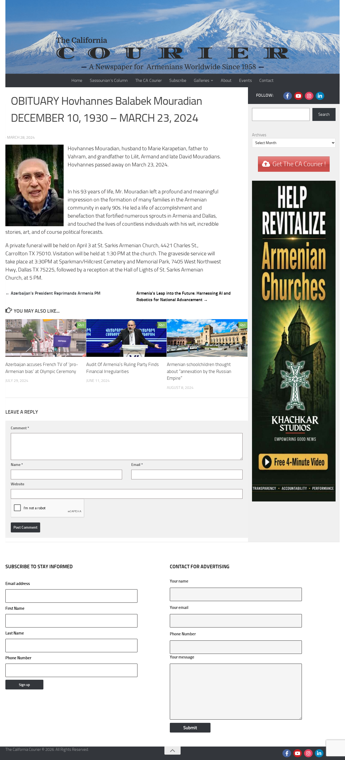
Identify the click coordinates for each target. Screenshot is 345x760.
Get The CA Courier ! (299, 164)
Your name (179, 581)
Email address (17, 583)
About (226, 80)
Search (324, 114)
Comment (20, 428)
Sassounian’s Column (109, 80)
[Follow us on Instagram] (309, 96)
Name (17, 464)
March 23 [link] (142, 165)
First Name (15, 608)
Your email (179, 607)
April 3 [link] (84, 245)
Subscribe (177, 80)
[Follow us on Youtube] (298, 96)
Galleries (201, 80)
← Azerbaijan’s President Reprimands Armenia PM (53, 293)
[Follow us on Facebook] (287, 96)
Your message (182, 657)
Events (245, 80)
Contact (266, 80)
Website (17, 484)
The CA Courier (148, 80)
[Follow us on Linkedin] (320, 96)
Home (76, 80)
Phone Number (18, 658)
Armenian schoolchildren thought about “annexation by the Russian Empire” (199, 371)
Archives (259, 135)
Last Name (14, 633)
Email (137, 464)
